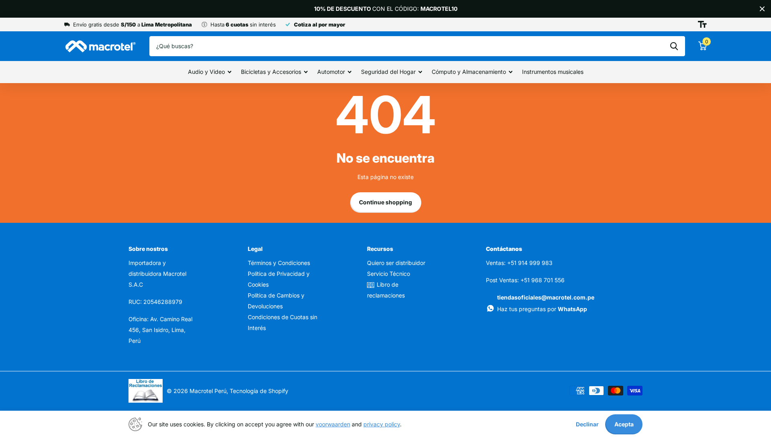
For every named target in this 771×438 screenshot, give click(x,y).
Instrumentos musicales (552, 71)
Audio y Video (206, 71)
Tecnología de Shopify (259, 390)
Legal (255, 248)
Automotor (331, 71)
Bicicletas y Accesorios (271, 71)
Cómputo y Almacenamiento (469, 71)
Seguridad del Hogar (388, 71)
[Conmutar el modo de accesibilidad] (702, 24)
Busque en (674, 46)
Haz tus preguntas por (542, 309)
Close (762, 9)
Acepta (624, 424)
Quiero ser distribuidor (396, 262)
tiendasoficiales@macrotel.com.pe (545, 297)
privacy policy (381, 424)
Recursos (380, 248)
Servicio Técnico (388, 273)
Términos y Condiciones (279, 262)
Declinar (587, 424)
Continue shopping (385, 202)
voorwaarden (333, 424)
